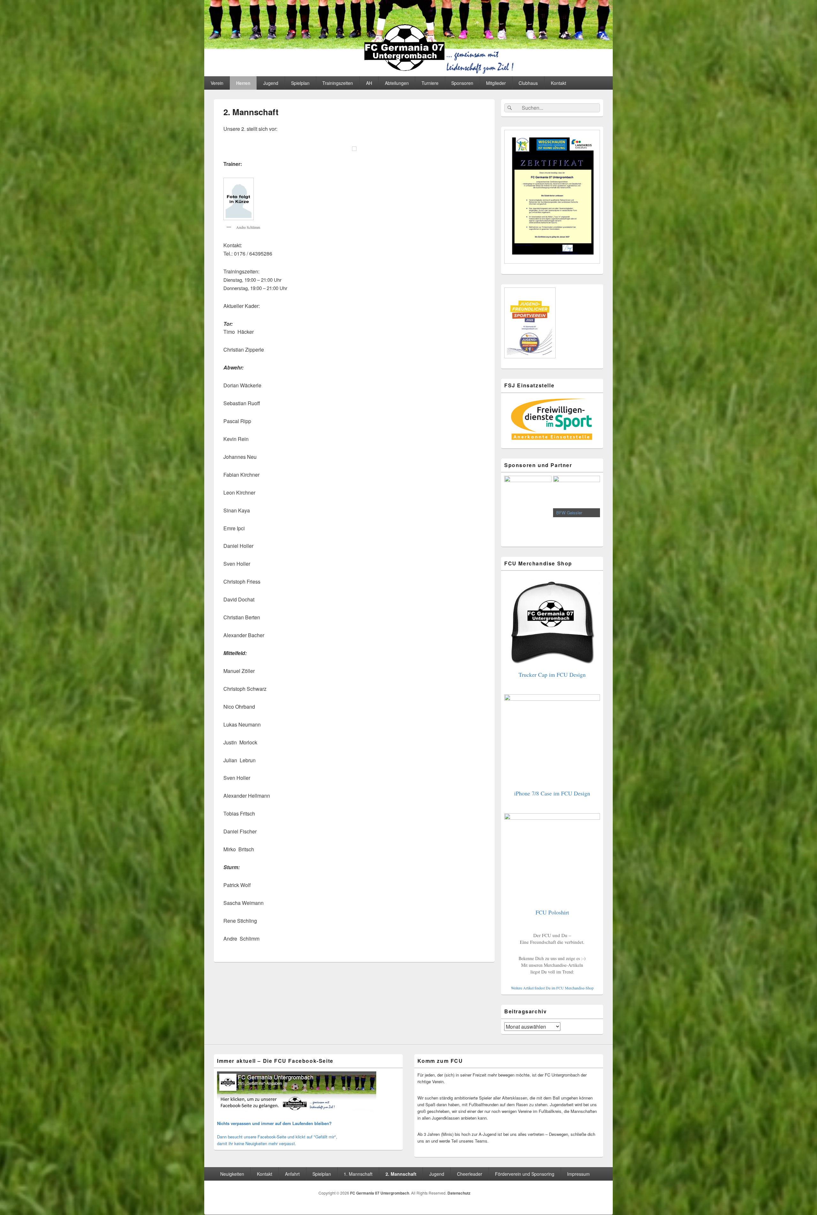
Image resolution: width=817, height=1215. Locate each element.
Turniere (430, 83)
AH (369, 83)
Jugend (270, 83)
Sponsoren (462, 83)
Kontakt (558, 83)
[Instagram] (597, 1194)
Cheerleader (469, 1174)
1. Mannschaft (358, 1174)
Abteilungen (397, 83)
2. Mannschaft (401, 1174)
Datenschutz (458, 1193)
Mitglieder (496, 83)
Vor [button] (592, 508)
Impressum (578, 1174)
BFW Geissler (520, 513)
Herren (243, 83)
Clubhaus (528, 83)
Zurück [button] (512, 508)
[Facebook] (583, 1194)
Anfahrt (292, 1174)
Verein (217, 83)
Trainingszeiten (337, 83)
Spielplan (300, 83)
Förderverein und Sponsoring (524, 1174)
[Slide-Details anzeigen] (527, 496)
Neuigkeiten (232, 1174)
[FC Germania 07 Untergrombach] (408, 74)
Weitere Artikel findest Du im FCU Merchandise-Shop (552, 987)
